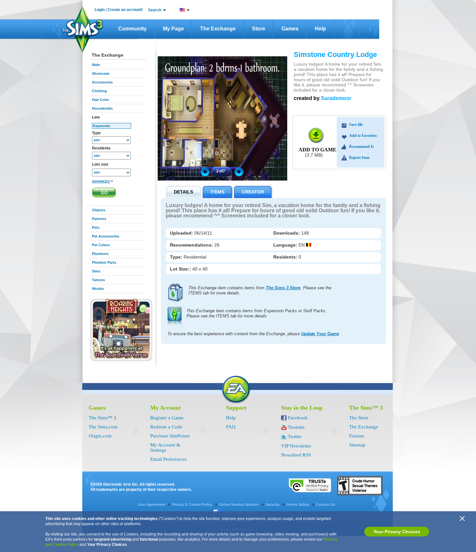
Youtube (296, 427)
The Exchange (218, 28)
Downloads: (287, 233)
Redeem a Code (166, 426)
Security (273, 504)
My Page (173, 28)
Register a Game (167, 417)
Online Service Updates (239, 504)
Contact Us (325, 504)
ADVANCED (101, 181)
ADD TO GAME (317, 149)
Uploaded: (182, 233)
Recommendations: (192, 245)
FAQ (230, 426)
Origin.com (100, 435)
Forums (356, 435)
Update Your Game (320, 333)
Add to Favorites (363, 135)
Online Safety (298, 504)
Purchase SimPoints (170, 435)
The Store (358, 417)
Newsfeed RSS (296, 455)
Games (290, 28)
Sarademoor (336, 98)
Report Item (359, 157)
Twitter (295, 436)
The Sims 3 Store (283, 287)
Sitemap (357, 444)
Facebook (298, 417)
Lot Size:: (181, 268)
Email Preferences (168, 459)
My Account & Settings (165, 447)
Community (132, 28)
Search (154, 10)
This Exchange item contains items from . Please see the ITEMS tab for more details (259, 290)
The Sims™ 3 (102, 417)
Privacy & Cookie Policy (192, 504)
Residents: (286, 256)
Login (100, 9)
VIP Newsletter (296, 445)
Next (239, 171)
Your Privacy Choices (396, 531)
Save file (356, 124)
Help (320, 28)
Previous (204, 171)
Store (258, 28)
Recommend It (361, 146)
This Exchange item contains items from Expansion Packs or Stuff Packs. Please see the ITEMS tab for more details (257, 313)
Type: (177, 256)
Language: (286, 245)
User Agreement (152, 504)
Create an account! (125, 9)
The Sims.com (103, 426)
